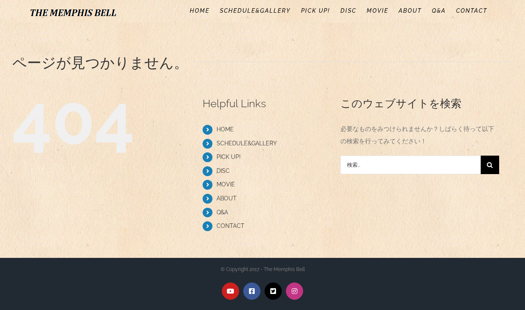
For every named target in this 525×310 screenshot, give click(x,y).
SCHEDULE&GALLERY (247, 143)
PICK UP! (229, 157)
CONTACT (230, 226)
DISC (223, 171)
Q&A (222, 212)
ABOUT (227, 198)
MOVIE (226, 184)
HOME (225, 129)
